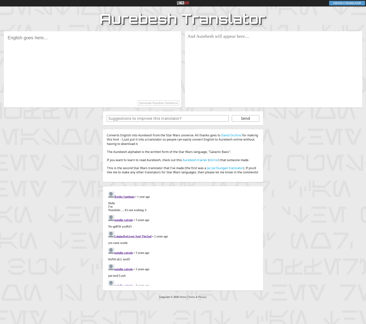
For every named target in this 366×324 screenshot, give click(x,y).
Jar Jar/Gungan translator (225, 168)
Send (245, 118)
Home (183, 297)
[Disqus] (183, 237)
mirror (213, 160)
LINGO (183, 3)
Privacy (202, 297)
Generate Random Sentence (158, 103)
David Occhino (231, 135)
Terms (191, 297)
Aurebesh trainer (195, 160)
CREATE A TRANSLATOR (347, 3)
